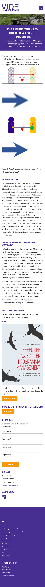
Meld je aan (8, 412)
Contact (4, 550)
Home (8, 41)
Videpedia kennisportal (22, 41)
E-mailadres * (7, 431)
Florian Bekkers (7, 547)
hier (3, 275)
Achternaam (6, 447)
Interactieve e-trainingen (10, 541)
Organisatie (6, 455)
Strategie (37, 41)
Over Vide (5, 544)
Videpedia (5, 553)
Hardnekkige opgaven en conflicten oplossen (24, 44)
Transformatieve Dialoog (16, 46)
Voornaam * (6, 439)
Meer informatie (9, 398)
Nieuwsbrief (6, 556)
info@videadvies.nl (10, 485)
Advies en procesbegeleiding (11, 529)
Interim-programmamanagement (12, 532)
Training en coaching (8, 535)
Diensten (5, 526)
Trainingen (5, 538)
